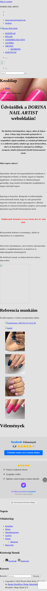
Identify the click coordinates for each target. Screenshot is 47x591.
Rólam (8, 37)
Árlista (9, 46)
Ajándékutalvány (15, 40)
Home (7, 88)
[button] (2, 480)
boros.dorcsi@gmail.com (15, 20)
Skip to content (6, 2)
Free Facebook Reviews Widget (24, 502)
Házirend (15, 49)
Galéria (9, 43)
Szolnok (8, 23)
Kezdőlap (10, 33)
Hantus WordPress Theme (18, 584)
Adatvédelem (34, 584)
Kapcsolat (10, 52)
